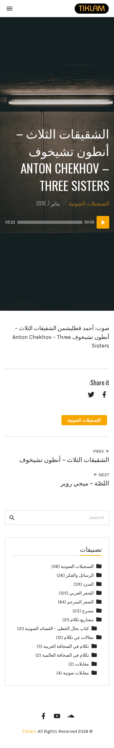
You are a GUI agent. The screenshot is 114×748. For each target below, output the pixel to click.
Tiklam (29, 731)
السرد (88, 584)
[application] (57, 222)
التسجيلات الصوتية (89, 203)
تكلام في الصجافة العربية (66, 646)
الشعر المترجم (80, 602)
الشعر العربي (81, 593)
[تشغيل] (103, 222)
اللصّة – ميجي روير (84, 482)
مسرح (88, 611)
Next (103, 475)
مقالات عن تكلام (79, 637)
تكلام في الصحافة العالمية (65, 655)
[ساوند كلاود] (70, 716)
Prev (99, 451)
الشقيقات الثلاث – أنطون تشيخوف (64, 459)
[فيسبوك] (43, 716)
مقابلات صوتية (76, 673)
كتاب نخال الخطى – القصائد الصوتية (57, 628)
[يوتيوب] (57, 716)
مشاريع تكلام (82, 619)
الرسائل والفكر (80, 575)
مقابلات (82, 664)
